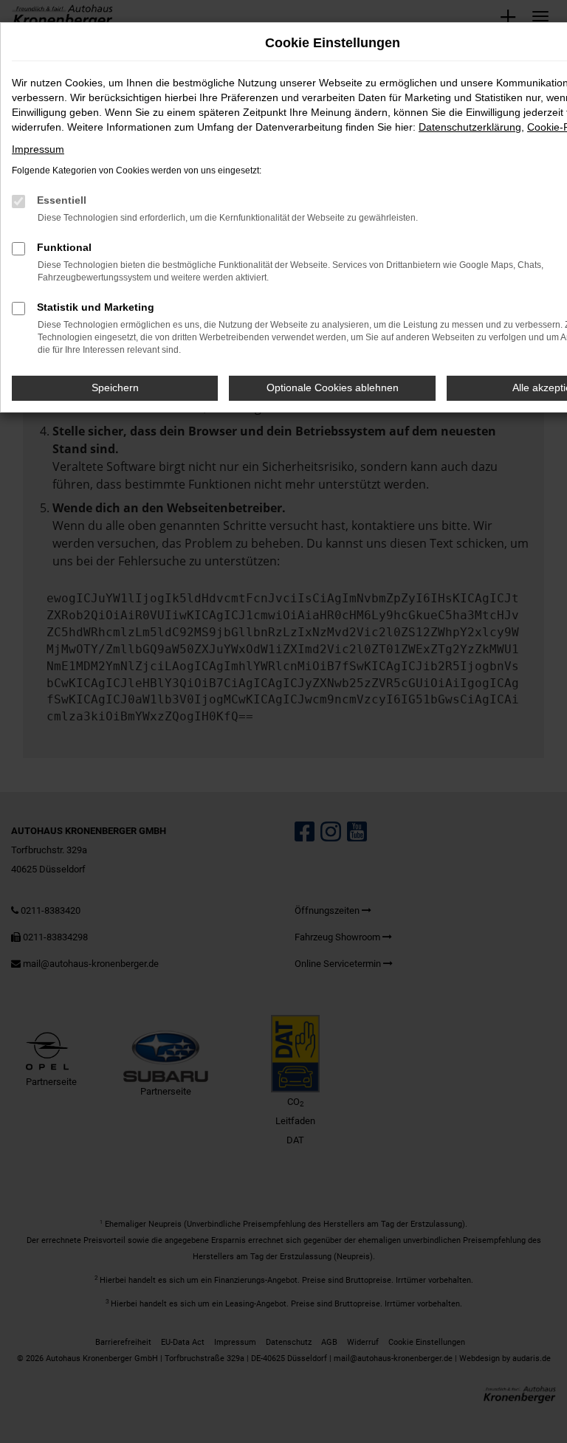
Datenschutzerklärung (470, 127)
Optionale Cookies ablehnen (333, 387)
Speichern (115, 387)
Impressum (38, 149)
